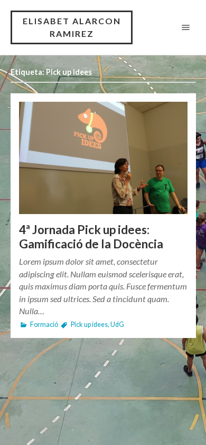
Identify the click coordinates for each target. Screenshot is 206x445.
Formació (44, 324)
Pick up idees (89, 324)
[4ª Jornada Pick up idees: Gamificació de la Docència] (103, 158)
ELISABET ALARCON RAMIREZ (72, 27)
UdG (117, 324)
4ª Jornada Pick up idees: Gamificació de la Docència (91, 236)
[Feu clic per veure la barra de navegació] (183, 27)
